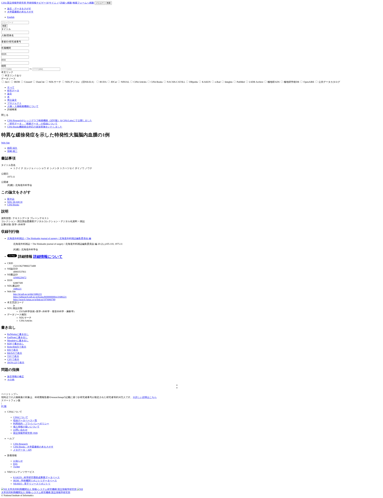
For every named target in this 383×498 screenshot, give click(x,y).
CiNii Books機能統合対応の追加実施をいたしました (34, 127)
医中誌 (10, 199)
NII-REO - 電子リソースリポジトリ (31, 483)
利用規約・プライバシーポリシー (31, 423)
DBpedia (193, 82)
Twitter (16, 466)
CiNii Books (156, 82)
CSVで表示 (13, 359)
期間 (3, 66)
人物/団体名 (7, 35)
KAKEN (206, 82)
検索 (109, 3)
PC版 (4, 406)
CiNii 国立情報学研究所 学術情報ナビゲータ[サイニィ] (30, 2)
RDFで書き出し (15, 343)
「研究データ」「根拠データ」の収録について (32, 123)
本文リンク (7, 72)
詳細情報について (48, 256)
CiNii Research (20, 444)
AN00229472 (19, 277)
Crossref (28, 82)
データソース (8, 78)
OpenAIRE (309, 82)
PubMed (240, 82)
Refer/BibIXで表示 (16, 347)
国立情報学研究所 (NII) (25, 433)
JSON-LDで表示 (15, 362)
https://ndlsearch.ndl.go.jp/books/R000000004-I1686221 (40, 297)
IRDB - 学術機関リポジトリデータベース (35, 480)
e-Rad (217, 82)
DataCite (40, 82)
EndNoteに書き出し (17, 337)
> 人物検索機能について (25, 106)
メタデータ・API (22, 450)
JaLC (7, 82)
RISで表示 (12, 350)
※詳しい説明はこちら (145, 397)
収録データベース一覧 (25, 420)
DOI (3, 60)
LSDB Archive (256, 82)
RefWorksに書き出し (18, 334)
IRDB (16, 82)
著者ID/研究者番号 (11, 41)
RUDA (103, 82)
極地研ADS (273, 82)
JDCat (113, 82)
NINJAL (125, 82)
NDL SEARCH (14, 202)
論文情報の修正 (15, 376)
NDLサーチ (55, 82)
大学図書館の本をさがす (20, 11)
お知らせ (18, 461)
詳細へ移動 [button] (66, 2)
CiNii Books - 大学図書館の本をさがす (33, 446)
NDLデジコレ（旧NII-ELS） (80, 82)
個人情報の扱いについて (26, 426)
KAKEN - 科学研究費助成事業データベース (36, 477)
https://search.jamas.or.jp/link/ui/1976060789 (34, 299)
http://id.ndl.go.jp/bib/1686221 (27, 294)
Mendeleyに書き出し (18, 340)
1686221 (17, 289)
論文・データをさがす (19, 8)
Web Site (5, 143)
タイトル (6, 29)
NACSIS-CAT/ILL (176, 82)
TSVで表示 (13, 356)
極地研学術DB (291, 82)
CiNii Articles (140, 82)
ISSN (3, 54)
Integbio (228, 82)
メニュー (100, 3)
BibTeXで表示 (14, 353)
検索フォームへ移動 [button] (83, 2)
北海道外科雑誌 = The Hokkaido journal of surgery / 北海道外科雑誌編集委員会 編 (49, 238)
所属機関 (6, 48)
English (10, 17)
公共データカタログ (329, 82)
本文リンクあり (13, 75)
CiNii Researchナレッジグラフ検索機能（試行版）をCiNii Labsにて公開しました (49, 120)
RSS (15, 464)
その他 (10, 379)
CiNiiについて (20, 417)
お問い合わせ (20, 430)
